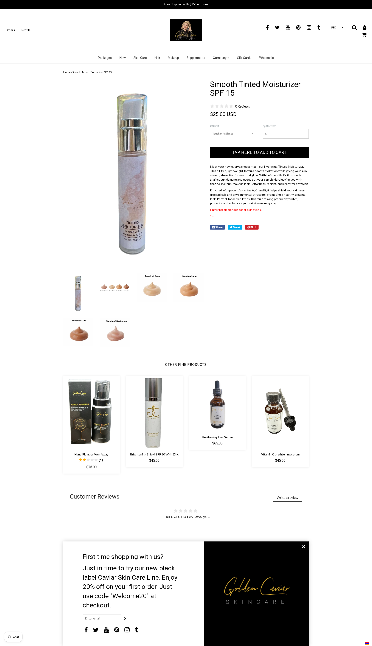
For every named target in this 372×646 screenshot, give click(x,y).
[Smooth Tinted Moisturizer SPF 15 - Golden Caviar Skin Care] (78, 293)
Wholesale (266, 58)
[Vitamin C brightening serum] (280, 413)
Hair (157, 58)
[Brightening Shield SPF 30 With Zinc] (154, 413)
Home (67, 72)
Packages (105, 58)
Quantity (269, 126)
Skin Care (140, 58)
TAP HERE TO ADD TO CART (259, 152)
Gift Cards (244, 58)
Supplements (196, 58)
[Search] (352, 27)
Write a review (287, 497)
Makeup (173, 58)
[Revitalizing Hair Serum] (217, 404)
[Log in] (361, 27)
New (122, 58)
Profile (26, 30)
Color (214, 126)
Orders (10, 30)
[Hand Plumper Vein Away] (91, 413)
